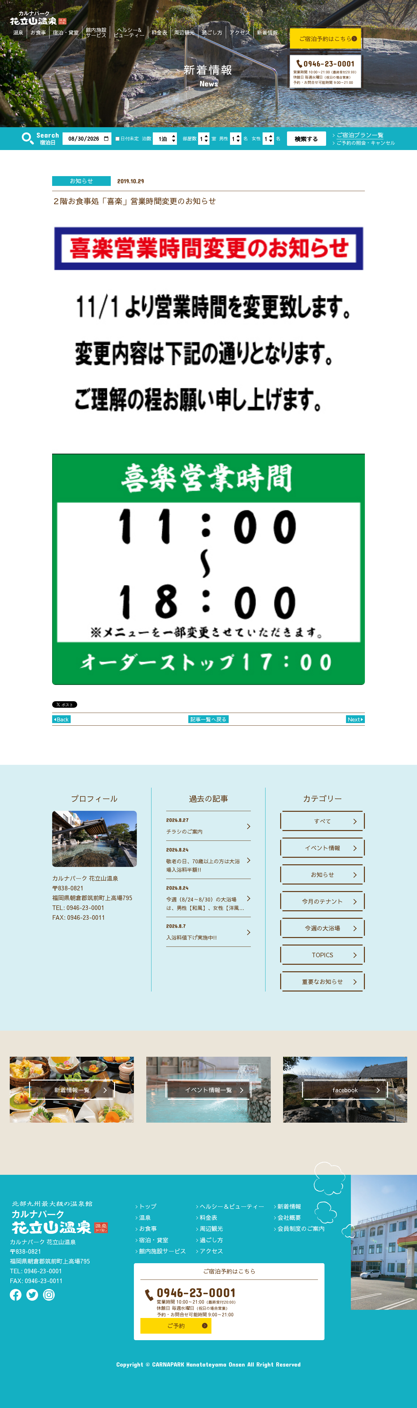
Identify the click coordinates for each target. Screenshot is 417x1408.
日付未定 (130, 138)
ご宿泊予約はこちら (325, 39)
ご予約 (176, 1326)
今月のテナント (322, 901)
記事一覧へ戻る (208, 719)
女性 (256, 138)
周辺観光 (184, 32)
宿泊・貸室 (66, 32)
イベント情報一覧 (208, 1090)
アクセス (239, 32)
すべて (322, 821)
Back (63, 719)
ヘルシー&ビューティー (129, 32)
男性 (223, 138)
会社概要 (289, 1217)
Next (354, 719)
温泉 (18, 32)
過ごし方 (212, 32)
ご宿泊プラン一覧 (360, 135)
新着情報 (267, 32)
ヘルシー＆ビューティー (232, 1206)
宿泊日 (48, 142)
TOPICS (322, 955)
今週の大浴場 (322, 928)
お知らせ (322, 875)
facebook (345, 1090)
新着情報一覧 (72, 1090)
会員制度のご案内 (301, 1228)
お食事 (38, 32)
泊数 (146, 138)
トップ (148, 1206)
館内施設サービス (96, 32)
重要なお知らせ (322, 981)
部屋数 (189, 138)
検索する (306, 139)
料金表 (159, 32)
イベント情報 (322, 848)
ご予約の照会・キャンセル (366, 142)
